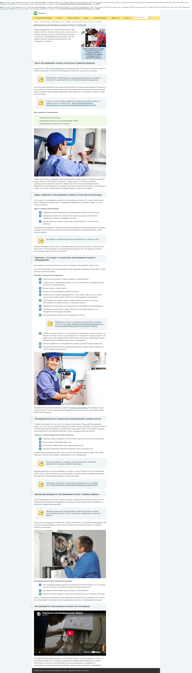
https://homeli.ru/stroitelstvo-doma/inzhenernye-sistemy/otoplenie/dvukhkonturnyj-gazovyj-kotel (71, 104)
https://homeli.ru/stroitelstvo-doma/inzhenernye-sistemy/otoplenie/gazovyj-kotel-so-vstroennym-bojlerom (79, 325)
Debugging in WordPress (8, 4)
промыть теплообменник (79, 408)
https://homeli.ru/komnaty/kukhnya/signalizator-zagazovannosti (74, 485)
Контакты (127, 18)
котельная (58, 68)
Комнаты (60, 18)
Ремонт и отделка (73, 18)
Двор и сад (115, 18)
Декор (86, 18)
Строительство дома (100, 18)
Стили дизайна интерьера (43, 18)
